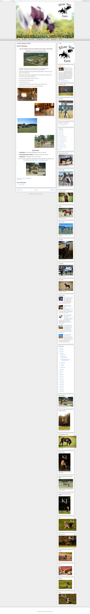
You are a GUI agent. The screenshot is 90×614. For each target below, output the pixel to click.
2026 (61, 348)
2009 (61, 391)
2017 (61, 377)
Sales (47, 39)
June (62, 364)
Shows (60, 130)
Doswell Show (61, 144)
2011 (61, 387)
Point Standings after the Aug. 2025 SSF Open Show (68, 315)
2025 (61, 349)
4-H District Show (62, 146)
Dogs (60, 148)
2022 (61, 369)
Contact (60, 39)
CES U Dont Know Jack (68, 297)
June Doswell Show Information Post (67, 335)
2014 (61, 382)
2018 (61, 376)
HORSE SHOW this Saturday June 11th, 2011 (67, 306)
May (62, 365)
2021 (61, 371)
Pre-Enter (60, 142)
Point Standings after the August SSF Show (65, 360)
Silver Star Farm (68, 68)
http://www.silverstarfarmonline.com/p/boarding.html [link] (35, 160)
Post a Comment (21, 184)
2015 (61, 381)
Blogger (51, 611)
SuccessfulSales (62, 136)
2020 (61, 372)
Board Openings (64, 357)
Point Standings (62, 140)
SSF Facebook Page (63, 124)
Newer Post (19, 190)
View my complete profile (63, 80)
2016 (61, 379)
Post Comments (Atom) (38, 193)
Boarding (24, 39)
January (62, 367)
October (62, 354)
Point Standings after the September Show (68, 326)
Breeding (60, 134)
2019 (61, 374)
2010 (61, 389)
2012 (61, 386)
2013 (61, 384)
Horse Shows (31, 39)
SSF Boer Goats (40, 39)
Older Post (52, 190)
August (62, 362)
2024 (61, 351)
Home (18, 39)
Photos (21, 179)
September (63, 356)
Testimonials (53, 39)
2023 (61, 353)
